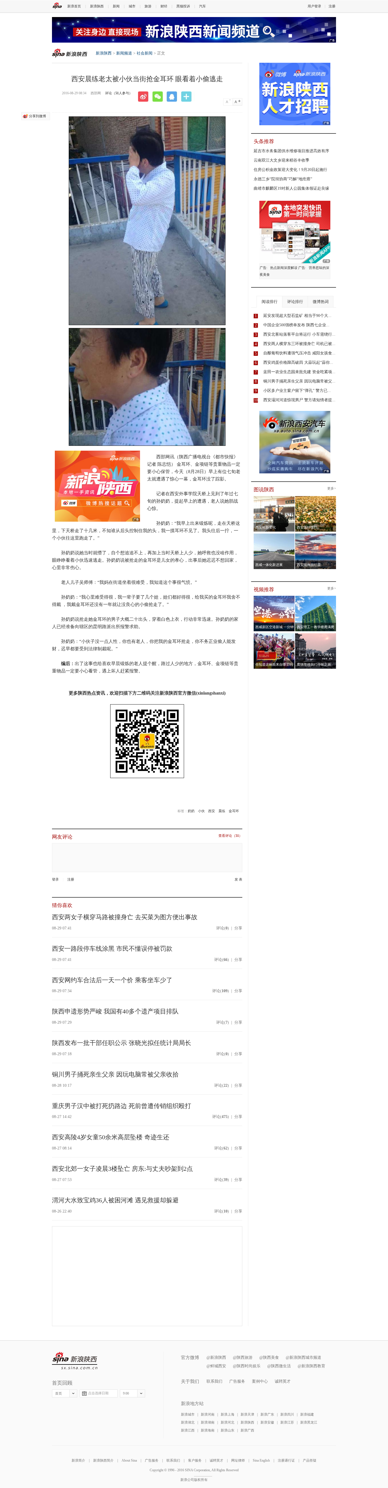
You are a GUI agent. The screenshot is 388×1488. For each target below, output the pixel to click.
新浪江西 (188, 1430)
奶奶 (191, 811)
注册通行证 (286, 1460)
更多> (331, 488)
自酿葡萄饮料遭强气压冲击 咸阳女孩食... (299, 353)
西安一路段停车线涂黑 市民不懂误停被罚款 (112, 948)
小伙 (201, 811)
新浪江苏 (287, 1422)
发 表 (238, 879)
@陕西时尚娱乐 (246, 1366)
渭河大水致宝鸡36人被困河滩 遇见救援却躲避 (115, 1200)
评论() (222, 928)
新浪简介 (78, 1460)
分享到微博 (37, 116)
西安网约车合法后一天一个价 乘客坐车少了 (112, 980)
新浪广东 (267, 1414)
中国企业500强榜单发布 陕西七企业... (296, 325)
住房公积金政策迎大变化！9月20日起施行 (290, 170)
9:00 (126, 1393)
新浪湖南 (207, 1422)
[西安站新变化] (274, 498)
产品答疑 (309, 1460)
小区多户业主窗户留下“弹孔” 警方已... (297, 390)
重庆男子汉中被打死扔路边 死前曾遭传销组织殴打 (121, 1105)
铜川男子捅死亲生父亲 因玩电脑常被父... (299, 381)
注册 (332, 6)
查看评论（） (230, 836)
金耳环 (234, 811)
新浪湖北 (188, 1422)
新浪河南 (207, 1414)
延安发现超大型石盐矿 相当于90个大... (297, 316)
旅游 (148, 6)
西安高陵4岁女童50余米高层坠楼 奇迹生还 (110, 1137)
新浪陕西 (97, 6)
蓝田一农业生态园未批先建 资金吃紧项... (299, 372)
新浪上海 (227, 1414)
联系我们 (214, 1381)
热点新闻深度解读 (283, 268)
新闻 (116, 6)
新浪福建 (307, 1414)
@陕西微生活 (279, 1366)
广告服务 (237, 1381)
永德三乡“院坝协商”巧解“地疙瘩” (283, 179)
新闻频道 (124, 53)
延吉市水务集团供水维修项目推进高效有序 (291, 151)
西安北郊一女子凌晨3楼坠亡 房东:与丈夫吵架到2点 (122, 1168)
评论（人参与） (118, 93)
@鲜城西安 (216, 1366)
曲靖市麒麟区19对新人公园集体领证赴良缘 (291, 188)
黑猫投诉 (183, 6)
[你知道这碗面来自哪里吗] (274, 635)
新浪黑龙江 (308, 1422)
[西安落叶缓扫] (315, 498)
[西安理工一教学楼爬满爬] (315, 597)
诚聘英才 (283, 1381)
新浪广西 (247, 1430)
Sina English (261, 1460)
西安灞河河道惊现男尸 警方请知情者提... (299, 400)
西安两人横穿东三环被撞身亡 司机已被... (299, 344)
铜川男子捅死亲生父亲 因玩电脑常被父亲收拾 (115, 1074)
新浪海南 (207, 1430)
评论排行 (295, 302)
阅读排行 (270, 302)
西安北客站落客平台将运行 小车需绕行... (299, 334)
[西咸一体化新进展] (274, 535)
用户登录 (314, 6)
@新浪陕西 (216, 1357)
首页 (58, 1393)
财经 (163, 6)
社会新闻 (145, 53)
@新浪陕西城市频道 (303, 1357)
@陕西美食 (269, 1357)
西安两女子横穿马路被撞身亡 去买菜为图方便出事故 (124, 917)
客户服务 (195, 1460)
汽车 (202, 6)
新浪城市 (188, 1414)
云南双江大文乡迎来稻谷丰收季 (281, 160)
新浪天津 (247, 1414)
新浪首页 (74, 6)
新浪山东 (227, 1430)
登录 (55, 879)
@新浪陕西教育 (311, 1366)
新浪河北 (227, 1422)
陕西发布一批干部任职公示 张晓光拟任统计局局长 (121, 1042)
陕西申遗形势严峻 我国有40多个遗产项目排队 (115, 1011)
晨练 (221, 811)
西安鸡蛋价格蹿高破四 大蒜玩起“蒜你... (298, 362)
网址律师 (238, 1460)
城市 (132, 6)
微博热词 (321, 302)
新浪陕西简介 (103, 1460)
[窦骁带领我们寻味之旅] (315, 635)
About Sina (129, 1460)
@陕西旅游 (243, 1357)
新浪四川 (287, 1414)
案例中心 (260, 1381)
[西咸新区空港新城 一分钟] (274, 597)
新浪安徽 (267, 1422)
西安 (211, 811)
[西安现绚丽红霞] (315, 535)
